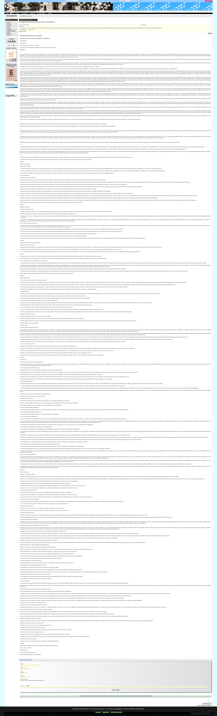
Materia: (21, 663)
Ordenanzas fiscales (11, 30)
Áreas (120, 0)
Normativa (30, 16)
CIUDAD (17, 13)
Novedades (9, 34)
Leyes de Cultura (25, 24)
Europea (9, 28)
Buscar (66, 0)
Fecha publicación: (24, 679)
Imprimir (210, 33)
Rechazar (105, 712)
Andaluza (9, 26)
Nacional (9, 25)
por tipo (8, 23)
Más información (116, 712)
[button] (131, 0)
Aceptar (98, 712)
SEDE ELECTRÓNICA (41, 13)
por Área (9, 22)
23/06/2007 (24, 29)
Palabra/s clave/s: (24, 685)
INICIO (7, 13)
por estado (9, 29)
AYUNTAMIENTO (25, 13)
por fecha (9, 24)
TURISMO (50, 13)
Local (8, 27)
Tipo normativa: (23, 667)
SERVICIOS (32, 13)
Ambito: (21, 671)
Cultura (144, 24)
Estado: (21, 675)
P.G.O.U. (9, 33)
